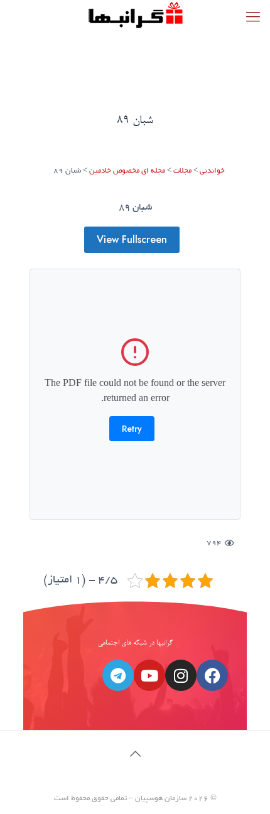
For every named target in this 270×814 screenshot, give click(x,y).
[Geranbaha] (135, 15)
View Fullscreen (132, 239)
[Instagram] (181, 675)
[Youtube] (149, 675)
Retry (132, 428)
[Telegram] (118, 675)
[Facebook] (212, 675)
